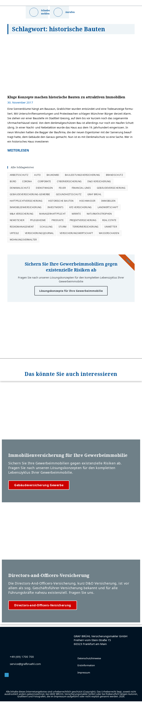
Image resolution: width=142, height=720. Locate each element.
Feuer (62, 187)
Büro (13, 181)
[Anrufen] (58, 12)
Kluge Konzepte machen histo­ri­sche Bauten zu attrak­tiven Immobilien (66, 97)
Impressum (83, 672)
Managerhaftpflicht (52, 213)
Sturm (63, 226)
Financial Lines (81, 187)
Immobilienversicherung (26, 207)
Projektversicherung (83, 220)
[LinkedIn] (7, 675)
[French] (78, 2)
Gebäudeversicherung (111, 187)
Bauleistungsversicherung (82, 174)
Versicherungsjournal (39, 233)
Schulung (46, 226)
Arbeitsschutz (19, 174)
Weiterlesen (18, 150)
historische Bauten (60, 200)
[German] (82, 2)
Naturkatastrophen (99, 213)
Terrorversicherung (85, 226)
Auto (37, 174)
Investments (55, 207)
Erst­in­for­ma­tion (86, 665)
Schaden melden (45, 12)
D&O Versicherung (99, 181)
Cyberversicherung (69, 181)
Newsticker (17, 220)
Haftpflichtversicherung (26, 200)
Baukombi (53, 174)
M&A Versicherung (21, 213)
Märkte (76, 213)
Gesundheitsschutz (69, 194)
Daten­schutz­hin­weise (89, 658)
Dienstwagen (44, 187)
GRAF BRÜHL (94, 194)
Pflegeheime (38, 220)
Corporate (44, 181)
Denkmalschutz (20, 187)
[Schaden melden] (33, 12)
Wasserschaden (109, 233)
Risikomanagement (22, 226)
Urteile (14, 233)
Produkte (58, 220)
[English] (74, 2)
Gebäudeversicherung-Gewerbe (30, 194)
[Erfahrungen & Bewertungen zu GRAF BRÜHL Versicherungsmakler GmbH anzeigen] (71, 333)
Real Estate (109, 220)
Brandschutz (114, 174)
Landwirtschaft (108, 207)
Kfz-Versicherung (80, 207)
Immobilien (108, 200)
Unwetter (110, 226)
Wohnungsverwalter (23, 239)
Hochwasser (87, 200)
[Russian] (86, 2)
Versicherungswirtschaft (76, 233)
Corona (27, 181)
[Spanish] (90, 2)
